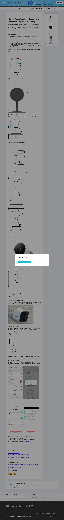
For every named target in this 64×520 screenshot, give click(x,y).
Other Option (39, 262)
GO (24, 262)
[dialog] (32, 260)
